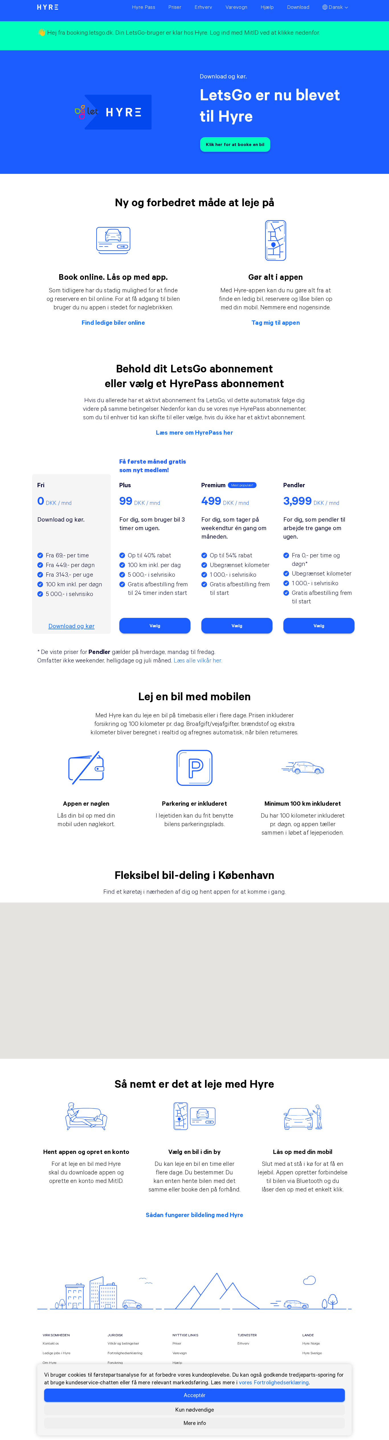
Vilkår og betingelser (123, 1343)
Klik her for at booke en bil (235, 144)
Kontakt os (51, 1343)
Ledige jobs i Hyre (56, 1353)
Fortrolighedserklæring (125, 1353)
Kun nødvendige (194, 1409)
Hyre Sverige (312, 1353)
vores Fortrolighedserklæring (274, 1382)
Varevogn (180, 1353)
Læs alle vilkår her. (198, 660)
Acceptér (195, 1395)
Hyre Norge (311, 1343)
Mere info (194, 1423)
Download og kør (71, 626)
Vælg (155, 625)
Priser (177, 1343)
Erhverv (243, 1343)
